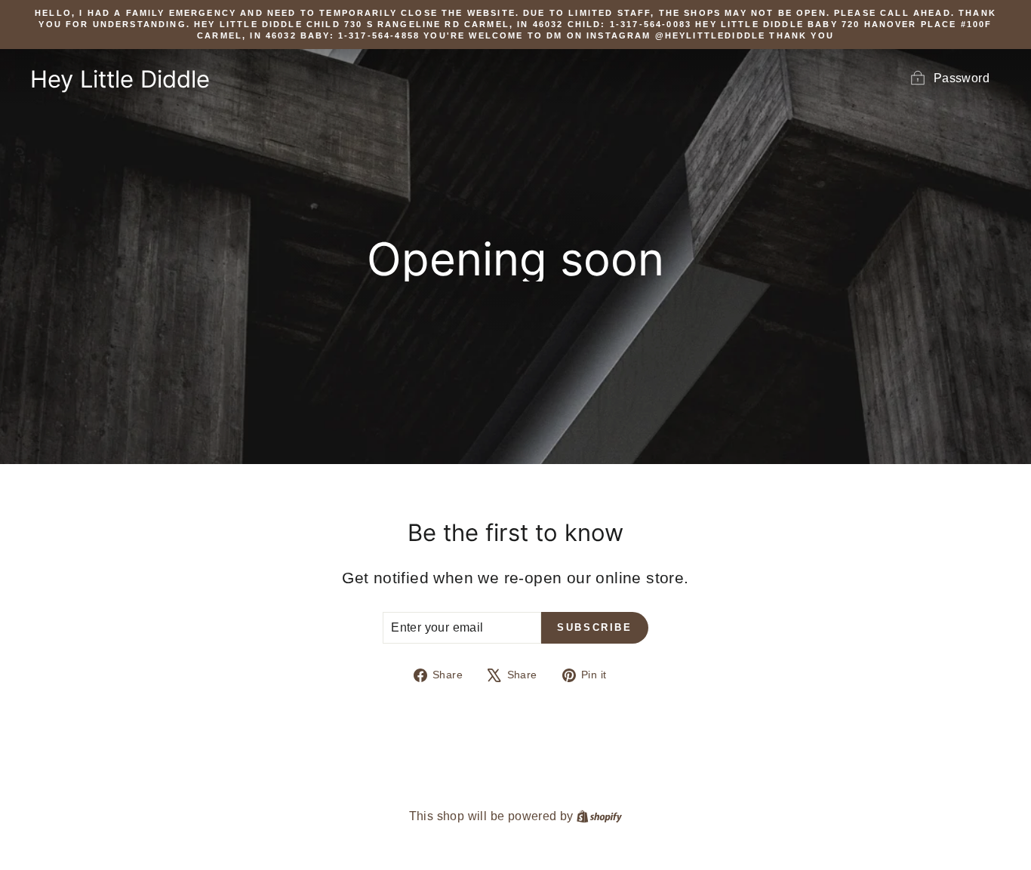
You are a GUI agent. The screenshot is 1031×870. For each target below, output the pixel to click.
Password (961, 78)
